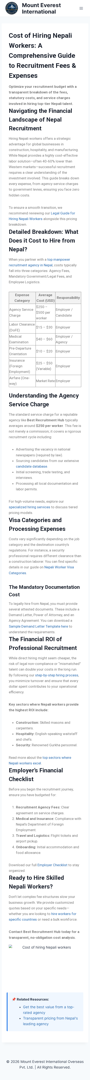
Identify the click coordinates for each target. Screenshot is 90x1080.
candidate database (31, 466)
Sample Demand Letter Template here (38, 626)
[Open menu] (81, 8)
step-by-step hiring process (56, 675)
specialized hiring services (29, 507)
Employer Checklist (52, 865)
